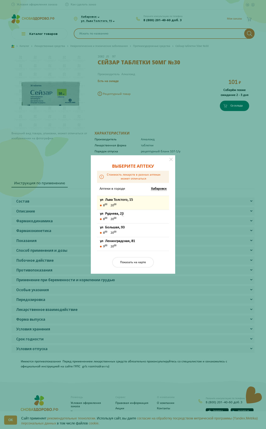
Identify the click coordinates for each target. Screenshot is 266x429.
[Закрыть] (171, 159)
